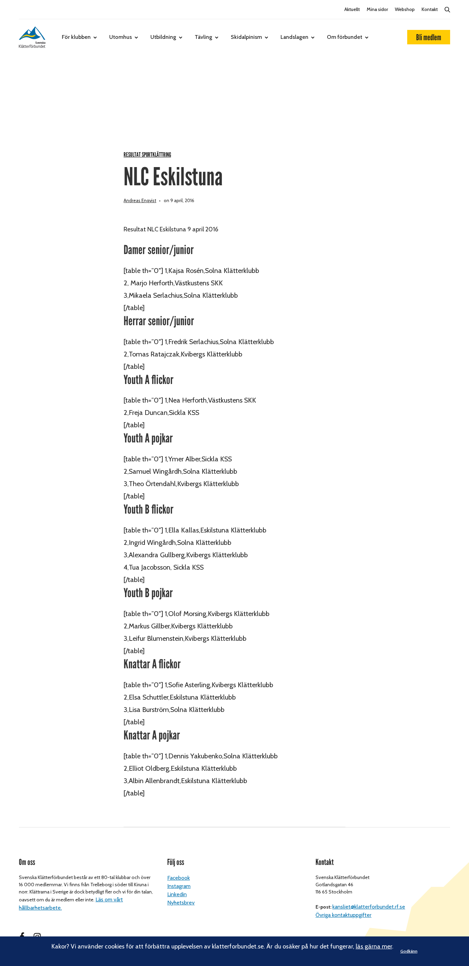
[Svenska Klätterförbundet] (32, 37)
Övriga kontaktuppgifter (343, 915)
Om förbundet (344, 37)
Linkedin (177, 894)
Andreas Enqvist (140, 200)
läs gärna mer (374, 946)
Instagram (179, 886)
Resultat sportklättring (147, 154)
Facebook (178, 878)
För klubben (76, 37)
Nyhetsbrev (181, 902)
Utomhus (120, 37)
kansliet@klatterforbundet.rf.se (368, 906)
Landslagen (294, 37)
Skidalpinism (246, 37)
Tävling (203, 37)
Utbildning (163, 37)
